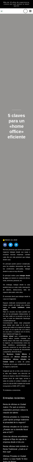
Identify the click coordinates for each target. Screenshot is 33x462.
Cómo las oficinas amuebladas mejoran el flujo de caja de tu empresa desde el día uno (15, 439)
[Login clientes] (25, 11)
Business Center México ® (18, 354)
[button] (30, 11)
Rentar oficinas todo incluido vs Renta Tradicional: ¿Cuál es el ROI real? (15, 449)
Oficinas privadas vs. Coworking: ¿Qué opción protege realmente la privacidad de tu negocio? (16, 419)
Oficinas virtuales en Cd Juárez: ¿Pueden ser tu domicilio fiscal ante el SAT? (16, 429)
